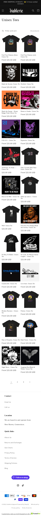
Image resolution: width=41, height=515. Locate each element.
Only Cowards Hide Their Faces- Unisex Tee (28, 168)
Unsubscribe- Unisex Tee (9, 283)
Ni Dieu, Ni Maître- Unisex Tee (10, 255)
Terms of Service (11, 458)
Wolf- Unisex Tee (7, 225)
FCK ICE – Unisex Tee (9, 140)
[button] (2, 10)
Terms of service (27, 508)
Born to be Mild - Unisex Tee (10, 196)
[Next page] (29, 382)
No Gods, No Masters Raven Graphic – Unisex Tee (29, 255)
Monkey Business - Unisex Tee (10, 312)
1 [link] (11, 382)
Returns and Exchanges (13, 443)
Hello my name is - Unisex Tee (29, 197)
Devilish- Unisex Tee (27, 84)
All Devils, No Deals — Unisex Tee (9, 168)
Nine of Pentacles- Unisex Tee (11, 340)
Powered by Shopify (23, 504)
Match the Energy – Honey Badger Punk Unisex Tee (10, 112)
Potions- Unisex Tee (27, 311)
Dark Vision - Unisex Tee (28, 340)
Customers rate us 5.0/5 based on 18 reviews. (19, 514)
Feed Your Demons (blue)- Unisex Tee (10, 56)
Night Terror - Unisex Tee (9, 367)
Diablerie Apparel (11, 504)
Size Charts (9, 448)
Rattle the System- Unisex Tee (11, 84)
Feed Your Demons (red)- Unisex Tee (28, 56)
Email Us (8, 402)
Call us (7, 407)
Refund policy (35, 504)
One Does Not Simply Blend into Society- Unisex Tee (29, 226)
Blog (6, 468)
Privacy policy (16, 508)
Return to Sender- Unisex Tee (30, 111)
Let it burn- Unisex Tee (28, 283)
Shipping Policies (11, 463)
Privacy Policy (9, 453)
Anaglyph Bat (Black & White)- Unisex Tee (28, 368)
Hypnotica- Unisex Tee (28, 140)
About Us (8, 437)
